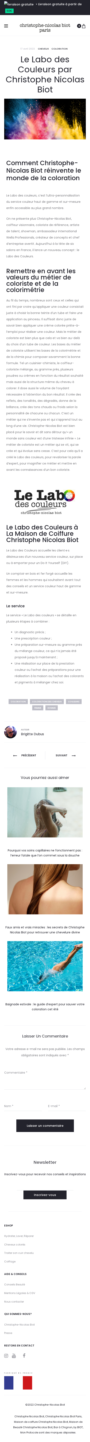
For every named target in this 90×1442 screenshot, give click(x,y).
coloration (18, 701)
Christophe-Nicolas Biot (19, 1324)
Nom (8, 1106)
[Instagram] (6, 1355)
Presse (8, 1333)
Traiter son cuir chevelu (19, 1253)
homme (52, 708)
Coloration (59, 48)
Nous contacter (14, 1301)
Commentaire (15, 1073)
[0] (84, 26)
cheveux (43, 48)
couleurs (74, 701)
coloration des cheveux (47, 701)
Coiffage (9, 1261)
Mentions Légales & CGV (19, 1293)
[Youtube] (14, 1355)
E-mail (54, 1106)
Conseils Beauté (14, 1284)
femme (37, 708)
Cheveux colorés (14, 1244)
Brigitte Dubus (32, 734)
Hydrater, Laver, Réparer (19, 1236)
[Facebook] (24, 1355)
